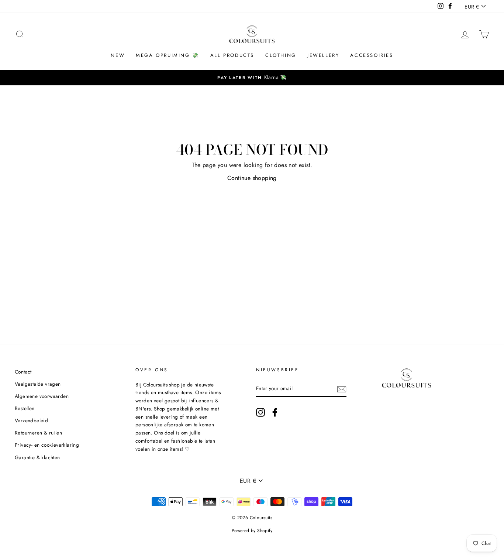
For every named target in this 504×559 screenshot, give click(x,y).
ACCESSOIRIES (371, 55)
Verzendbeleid (31, 420)
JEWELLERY (323, 55)
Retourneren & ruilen (38, 432)
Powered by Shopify (252, 530)
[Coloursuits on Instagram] (260, 412)
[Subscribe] (341, 388)
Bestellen (25, 408)
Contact (23, 371)
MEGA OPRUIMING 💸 (167, 55)
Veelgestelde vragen (38, 384)
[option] (252, 78)
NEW (118, 55)
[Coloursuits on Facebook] (274, 412)
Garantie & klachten (37, 457)
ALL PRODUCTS (232, 55)
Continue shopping (252, 178)
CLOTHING (280, 55)
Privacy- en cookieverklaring (47, 445)
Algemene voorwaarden (42, 396)
